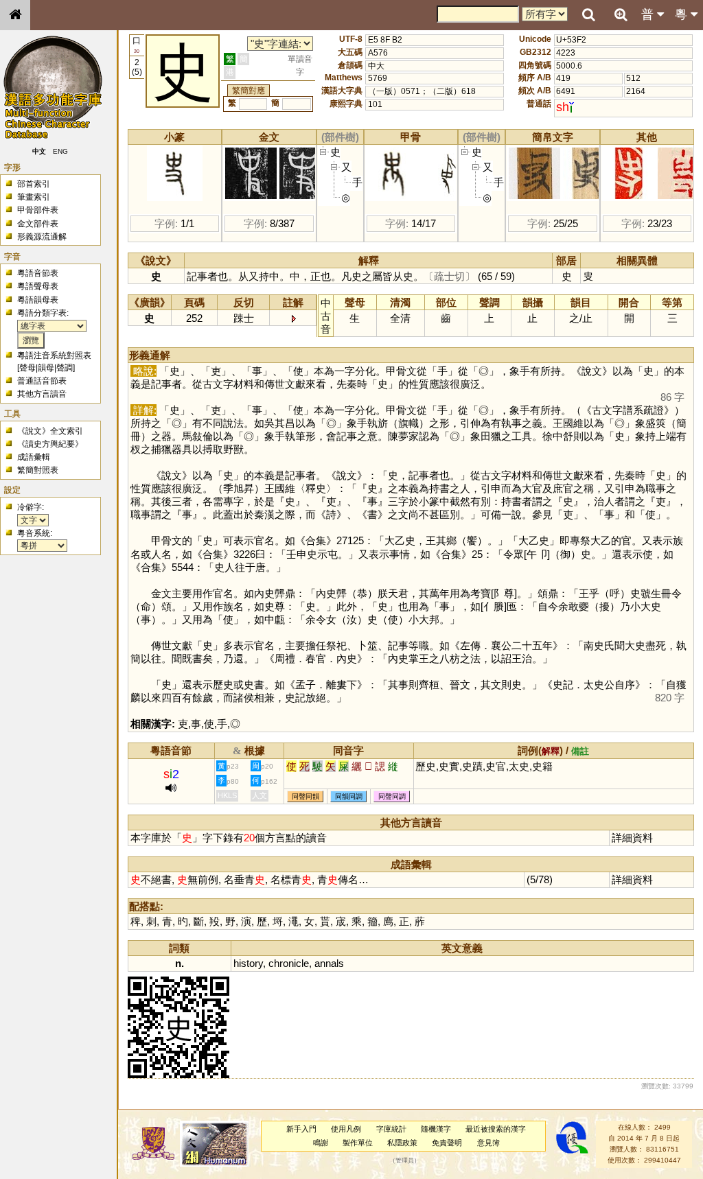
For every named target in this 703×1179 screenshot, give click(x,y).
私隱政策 (402, 1143)
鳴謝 (320, 1143)
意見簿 (488, 1143)
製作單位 (358, 1143)
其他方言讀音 (42, 394)
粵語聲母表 (37, 286)
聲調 (64, 368)
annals (329, 963)
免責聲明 (447, 1143)
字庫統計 (391, 1129)
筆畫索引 (33, 197)
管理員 (404, 1160)
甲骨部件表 (37, 210)
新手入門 (301, 1129)
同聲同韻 (305, 796)
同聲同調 (392, 796)
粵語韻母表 (37, 300)
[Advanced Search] (621, 14)
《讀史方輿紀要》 (50, 444)
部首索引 (33, 184)
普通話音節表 (42, 381)
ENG (60, 151)
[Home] (15, 15)
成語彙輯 (33, 457)
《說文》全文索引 (50, 431)
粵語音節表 (37, 273)
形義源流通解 (42, 237)
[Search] (588, 15)
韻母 (46, 368)
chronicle (288, 963)
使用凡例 (346, 1129)
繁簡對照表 (37, 470)
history (248, 963)
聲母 (27, 368)
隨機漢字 (436, 1129)
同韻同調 (348, 796)
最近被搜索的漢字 (495, 1129)
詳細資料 (632, 837)
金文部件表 (37, 224)
